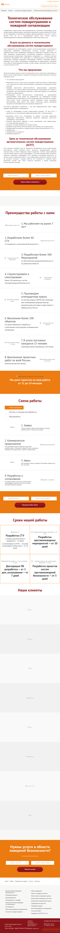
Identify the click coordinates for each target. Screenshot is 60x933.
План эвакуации (36, 891)
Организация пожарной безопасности (13, 892)
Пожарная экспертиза (38, 903)
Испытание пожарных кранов (41, 896)
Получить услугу (30, 869)
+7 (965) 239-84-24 (53, 1)
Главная (3, 11)
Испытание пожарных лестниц (41, 898)
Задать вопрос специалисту (30, 182)
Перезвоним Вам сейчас (50, 6)
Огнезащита (10, 907)
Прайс (11, 881)
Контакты (37, 881)
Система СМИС (36, 911)
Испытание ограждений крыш (41, 901)
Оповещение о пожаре (13, 900)
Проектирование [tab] (15, 407)
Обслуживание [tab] (14, 416)
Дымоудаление (11, 898)
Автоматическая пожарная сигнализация (14, 903)
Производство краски (21, 881)
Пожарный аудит (37, 906)
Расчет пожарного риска (39, 893)
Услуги (10, 11)
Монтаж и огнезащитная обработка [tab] (22, 412)
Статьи (31, 881)
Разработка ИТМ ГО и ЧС (39, 913)
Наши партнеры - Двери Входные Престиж (17, 928)
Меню (7, 4)
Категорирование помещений (41, 908)
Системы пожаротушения (23, 11)
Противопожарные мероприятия (16, 909)
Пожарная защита (11, 895)
